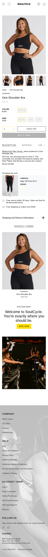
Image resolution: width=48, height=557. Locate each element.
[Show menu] (3, 4)
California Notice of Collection (14, 464)
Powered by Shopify (25, 549)
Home (4, 90)
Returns (5, 509)
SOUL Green (7, 419)
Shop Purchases (9, 491)
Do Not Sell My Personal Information (17, 469)
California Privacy (9, 460)
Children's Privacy (9, 473)
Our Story (6, 423)
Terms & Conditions (10, 451)
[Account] (38, 4)
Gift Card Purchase (10, 500)
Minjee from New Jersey (13, 151)
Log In (4, 487)
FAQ (4, 446)
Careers (5, 428)
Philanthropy (7, 432)
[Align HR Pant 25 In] (10, 185)
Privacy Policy (8, 455)
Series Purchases (9, 496)
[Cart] (44, 4)
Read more (8, 164)
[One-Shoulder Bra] (24, 260)
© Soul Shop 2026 (8, 549)
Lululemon (6, 93)
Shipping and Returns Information (18, 218)
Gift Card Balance (9, 505)
